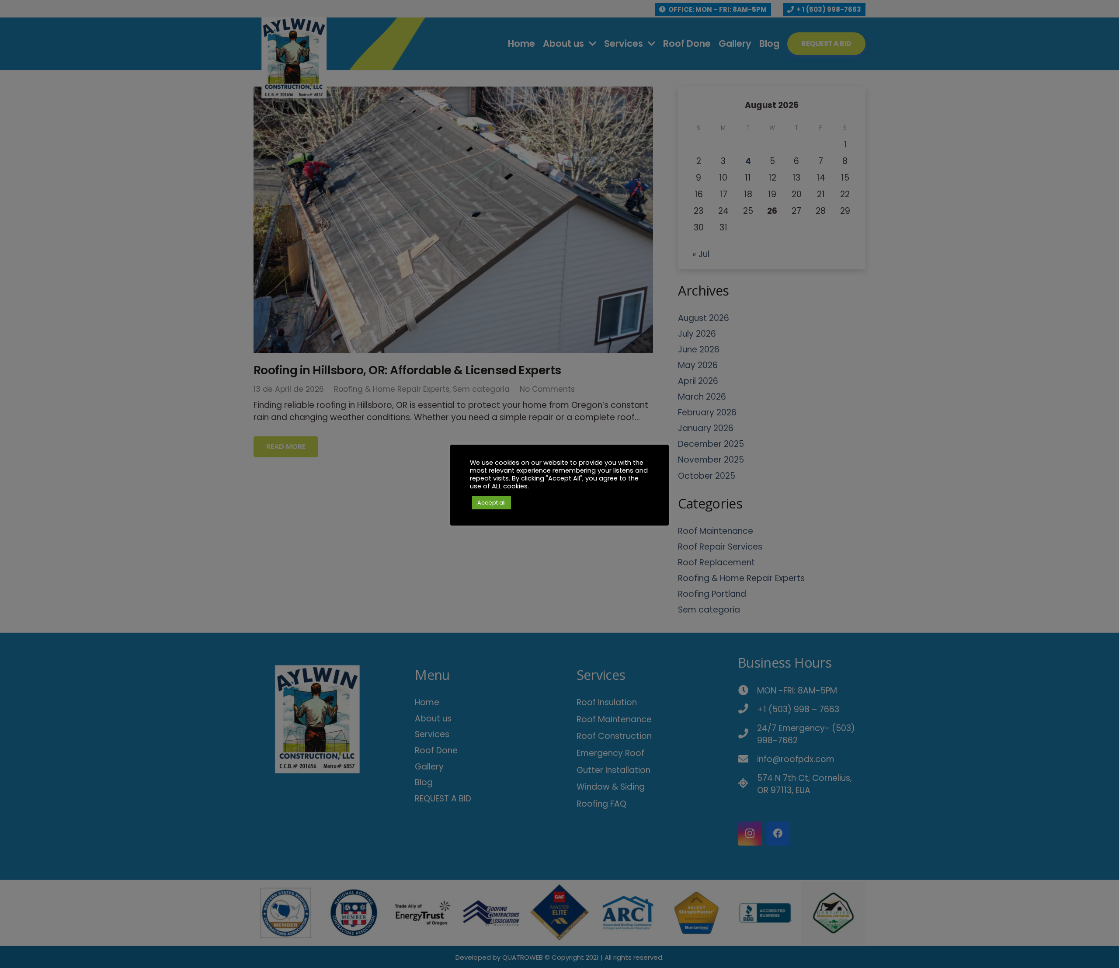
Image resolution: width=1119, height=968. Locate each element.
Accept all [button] (491, 502)
